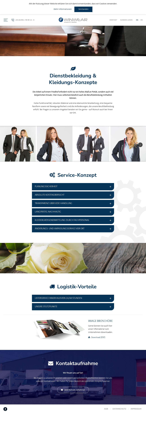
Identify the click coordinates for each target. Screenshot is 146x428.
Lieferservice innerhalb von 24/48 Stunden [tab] (58, 298)
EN (142, 20)
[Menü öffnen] (5, 20)
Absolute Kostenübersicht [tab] (49, 195)
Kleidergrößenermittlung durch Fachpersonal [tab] (62, 220)
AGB (106, 409)
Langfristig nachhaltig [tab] (48, 211)
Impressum (136, 409)
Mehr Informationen (63, 9)
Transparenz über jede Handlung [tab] (53, 203)
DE (137, 20)
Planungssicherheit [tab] (46, 186)
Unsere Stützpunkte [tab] (46, 306)
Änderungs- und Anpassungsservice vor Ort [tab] (59, 228)
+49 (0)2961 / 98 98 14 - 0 (24, 20)
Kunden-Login (126, 20)
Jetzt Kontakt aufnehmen (74, 390)
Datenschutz (119, 409)
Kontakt (113, 20)
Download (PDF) (98, 337)
